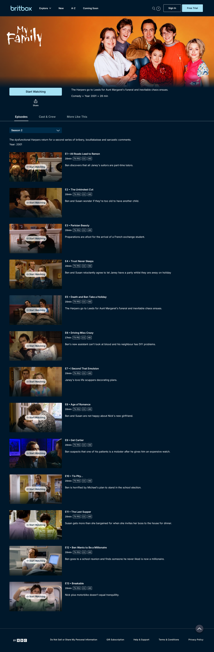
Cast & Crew (47, 116)
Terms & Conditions (169, 639)
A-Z (73, 8)
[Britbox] (21, 8)
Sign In (172, 8)
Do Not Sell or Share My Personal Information (73, 639)
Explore (43, 8)
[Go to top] (199, 629)
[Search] (153, 8)
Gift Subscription (115, 639)
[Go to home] (20, 640)
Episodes (21, 116)
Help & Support (141, 639)
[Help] (159, 8)
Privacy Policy (195, 639)
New (61, 8)
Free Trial (192, 8)
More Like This (77, 116)
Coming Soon (90, 8)
